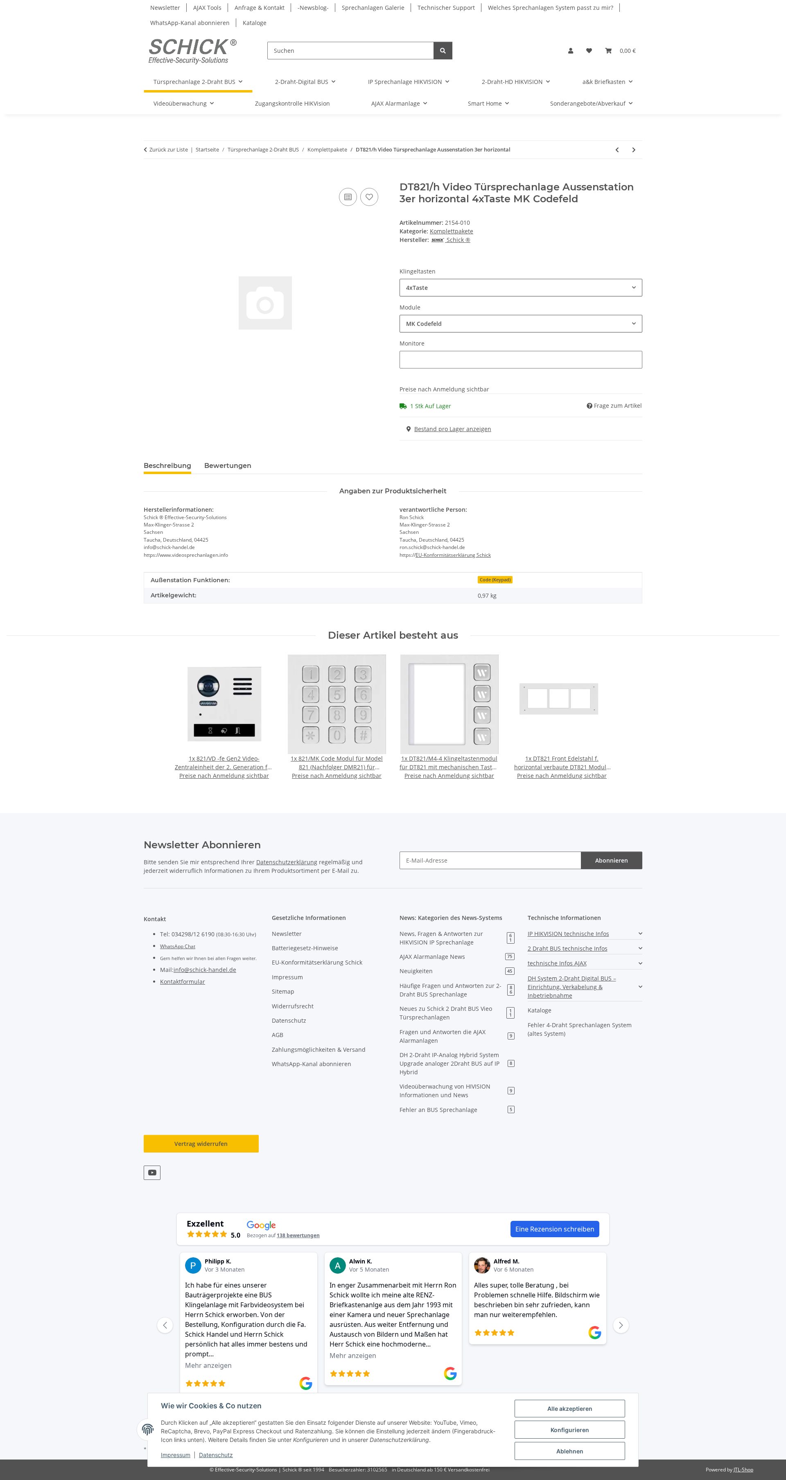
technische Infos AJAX (557, 963)
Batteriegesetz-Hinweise (305, 948)
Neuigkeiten (456, 971)
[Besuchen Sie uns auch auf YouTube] (152, 1173)
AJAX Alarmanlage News (456, 956)
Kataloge (255, 23)
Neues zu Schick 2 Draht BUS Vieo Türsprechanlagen (456, 1013)
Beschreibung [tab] (167, 466)
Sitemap (283, 991)
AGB (277, 1035)
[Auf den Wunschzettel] (369, 197)
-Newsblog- (313, 7)
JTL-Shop (743, 1469)
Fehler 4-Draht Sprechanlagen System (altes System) (580, 1029)
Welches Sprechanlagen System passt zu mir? (550, 7)
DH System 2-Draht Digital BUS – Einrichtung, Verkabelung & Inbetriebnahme (572, 986)
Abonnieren (611, 860)
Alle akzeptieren (569, 1408)
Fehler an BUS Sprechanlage (456, 1110)
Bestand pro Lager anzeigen (452, 429)
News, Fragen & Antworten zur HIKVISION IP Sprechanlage (456, 938)
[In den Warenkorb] (150, 176)
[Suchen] (443, 50)
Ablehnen (569, 1451)
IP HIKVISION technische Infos (568, 934)
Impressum (175, 1454)
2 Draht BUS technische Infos (568, 948)
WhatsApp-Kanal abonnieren (190, 23)
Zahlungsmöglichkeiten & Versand (319, 1049)
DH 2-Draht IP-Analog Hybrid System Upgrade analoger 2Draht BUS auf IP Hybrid (456, 1063)
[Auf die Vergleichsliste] (348, 197)
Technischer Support (446, 7)
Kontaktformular (182, 981)
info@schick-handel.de (205, 970)
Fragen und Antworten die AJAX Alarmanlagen (456, 1036)
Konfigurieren (570, 1429)
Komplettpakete (451, 231)
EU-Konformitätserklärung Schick (453, 554)
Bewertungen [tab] (227, 466)
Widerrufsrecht (293, 1006)
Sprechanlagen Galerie (373, 7)
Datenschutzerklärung (286, 862)
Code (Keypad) (495, 580)
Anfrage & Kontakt (260, 7)
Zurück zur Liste (168, 149)
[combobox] (521, 287)
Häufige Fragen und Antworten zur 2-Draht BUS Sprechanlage (456, 990)
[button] (571, 50)
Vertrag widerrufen (201, 1144)
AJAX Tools (207, 7)
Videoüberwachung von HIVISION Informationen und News (456, 1090)
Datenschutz (216, 1454)
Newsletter (165, 7)
